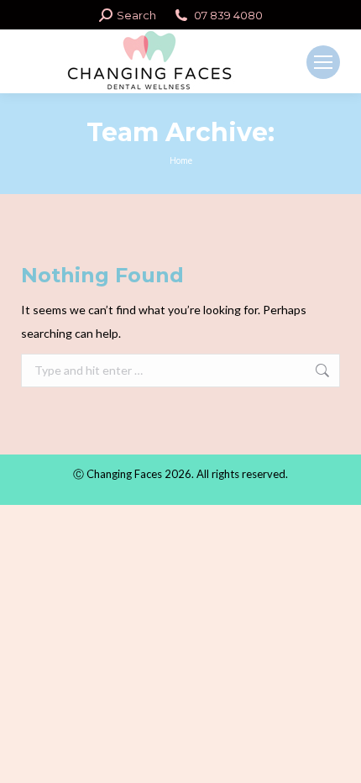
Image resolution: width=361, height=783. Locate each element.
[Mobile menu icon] (323, 62)
